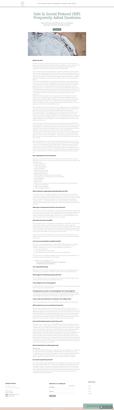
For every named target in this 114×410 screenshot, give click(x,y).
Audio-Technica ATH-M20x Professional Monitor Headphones (51, 262)
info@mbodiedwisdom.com (14, 394)
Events (89, 391)
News (89, 388)
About (89, 386)
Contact (89, 393)
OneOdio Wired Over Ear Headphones (46, 263)
